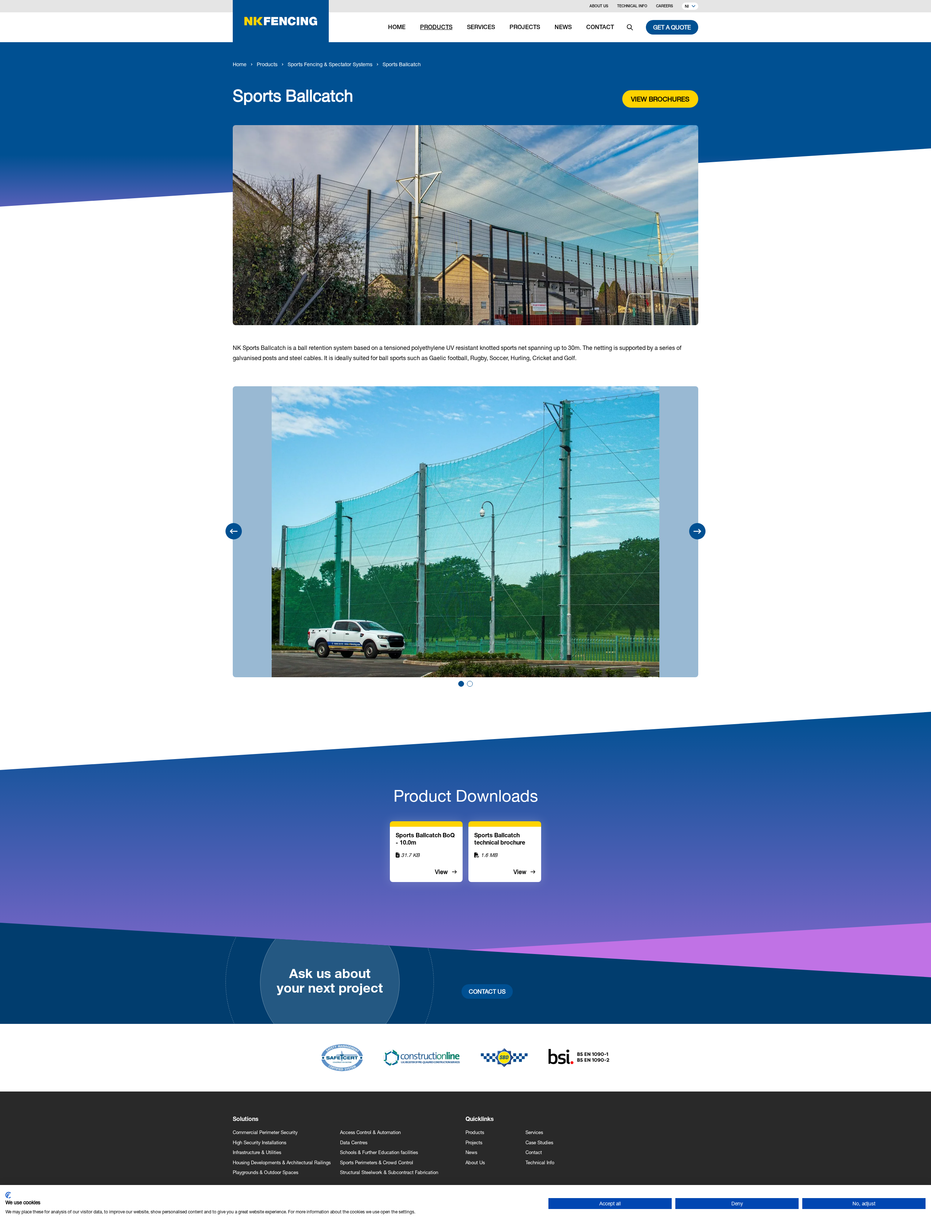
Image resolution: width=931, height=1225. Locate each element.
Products (267, 64)
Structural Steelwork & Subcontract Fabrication (389, 1172)
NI (687, 7)
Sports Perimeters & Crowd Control (376, 1162)
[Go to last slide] (233, 531)
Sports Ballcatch (402, 64)
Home (240, 64)
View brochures (660, 99)
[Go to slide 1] (461, 684)
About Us (599, 6)
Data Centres (353, 1142)
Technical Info (632, 6)
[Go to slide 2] (470, 684)
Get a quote (672, 27)
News (471, 1152)
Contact (534, 1152)
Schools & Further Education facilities (379, 1152)
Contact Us (487, 991)
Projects (474, 1142)
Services (534, 1132)
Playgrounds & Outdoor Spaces (265, 1172)
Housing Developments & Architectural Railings (282, 1162)
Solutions (246, 1120)
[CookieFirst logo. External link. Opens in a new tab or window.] (8, 1195)
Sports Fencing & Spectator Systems (330, 64)
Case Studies (539, 1142)
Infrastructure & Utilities (257, 1152)
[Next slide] (697, 531)
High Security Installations (259, 1142)
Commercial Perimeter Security (265, 1132)
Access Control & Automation (370, 1132)
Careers (664, 6)
